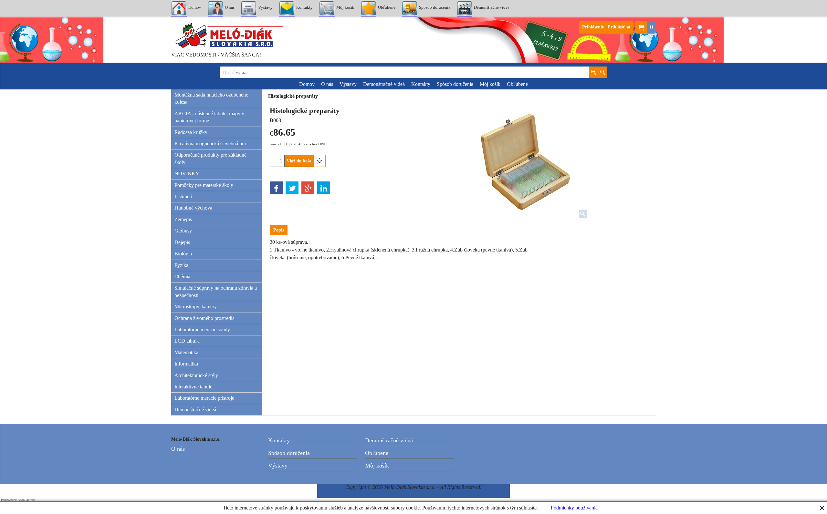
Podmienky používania (574, 507)
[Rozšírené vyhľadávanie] (593, 72)
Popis (278, 230)
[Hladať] (602, 72)
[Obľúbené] (319, 161)
